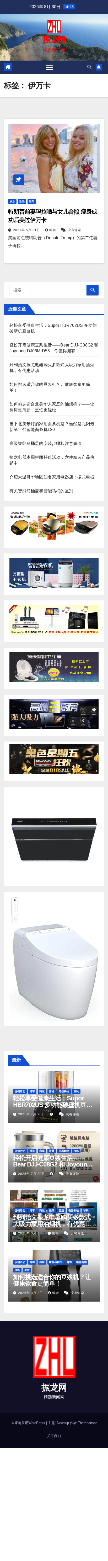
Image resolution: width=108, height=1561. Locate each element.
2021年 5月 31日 (27, 230)
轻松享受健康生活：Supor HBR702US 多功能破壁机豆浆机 (52, 1105)
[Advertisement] (54, 1504)
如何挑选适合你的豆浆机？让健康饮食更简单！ (52, 1280)
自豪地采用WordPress (28, 1423)
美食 (27, 1270)
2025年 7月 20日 (32, 1114)
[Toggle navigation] (49, 67)
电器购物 (64, 1091)
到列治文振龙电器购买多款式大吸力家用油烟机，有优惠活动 (52, 1224)
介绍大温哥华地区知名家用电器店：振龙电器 (51, 477)
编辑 (53, 230)
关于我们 (54, 1436)
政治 (22, 201)
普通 (51, 1091)
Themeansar (87, 1423)
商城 (42, 1091)
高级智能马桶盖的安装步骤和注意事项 (45, 443)
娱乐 (12, 201)
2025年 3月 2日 (31, 1293)
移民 (76, 1091)
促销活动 (20, 1091)
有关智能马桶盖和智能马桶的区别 (41, 491)
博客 (32, 1091)
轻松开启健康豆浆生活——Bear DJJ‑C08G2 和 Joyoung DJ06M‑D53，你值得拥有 (51, 1164)
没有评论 (74, 230)
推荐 (51, 1210)
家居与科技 (55, 1262)
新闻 (31, 201)
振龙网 (54, 39)
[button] (89, 67)
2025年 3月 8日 (31, 1233)
